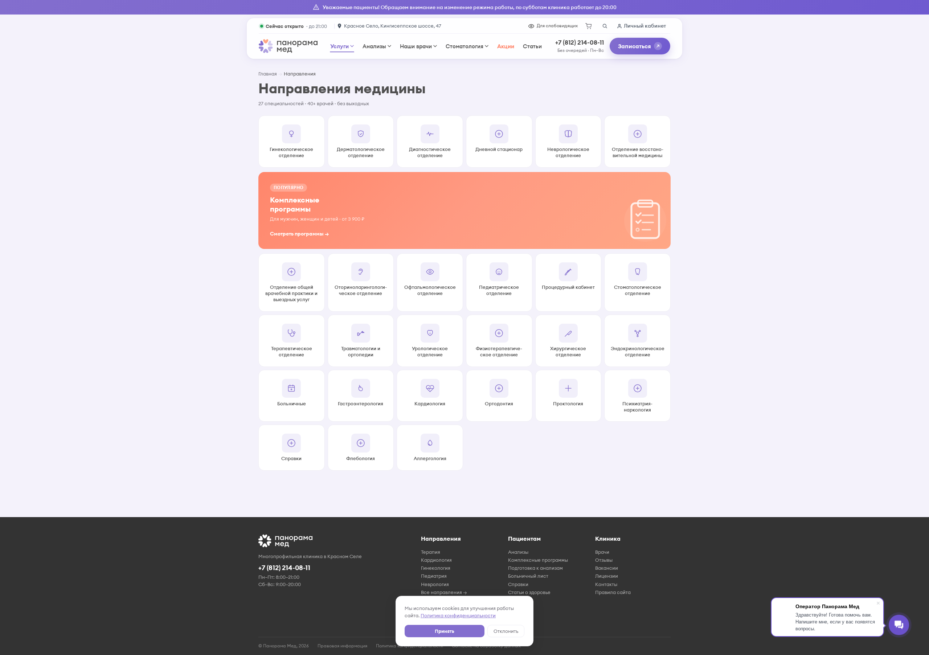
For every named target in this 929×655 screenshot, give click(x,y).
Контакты (606, 584)
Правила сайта (613, 592)
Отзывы (604, 560)
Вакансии (606, 568)
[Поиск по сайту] (605, 26)
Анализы (374, 46)
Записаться (634, 46)
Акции (505, 46)
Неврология (435, 584)
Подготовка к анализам (535, 568)
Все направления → (444, 592)
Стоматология (464, 46)
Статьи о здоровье (529, 592)
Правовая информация (342, 645)
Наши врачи (416, 46)
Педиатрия (434, 576)
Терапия (430, 552)
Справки (518, 584)
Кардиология (436, 560)
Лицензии (606, 576)
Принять (444, 631)
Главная (267, 74)
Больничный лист (528, 576)
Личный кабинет (645, 25)
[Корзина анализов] (589, 26)
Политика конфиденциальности (458, 615)
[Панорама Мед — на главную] (288, 46)
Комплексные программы (538, 560)
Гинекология (435, 568)
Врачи (602, 552)
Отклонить (506, 631)
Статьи (532, 46)
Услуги (339, 46)
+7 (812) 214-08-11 (579, 42)
